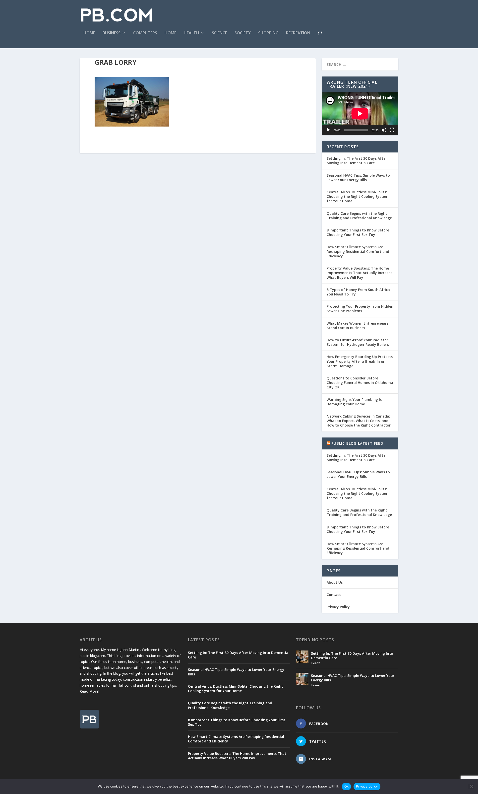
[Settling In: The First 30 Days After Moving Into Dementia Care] (302, 656)
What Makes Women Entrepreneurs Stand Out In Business (357, 325)
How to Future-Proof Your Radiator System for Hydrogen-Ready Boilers (358, 342)
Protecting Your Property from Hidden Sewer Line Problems (360, 308)
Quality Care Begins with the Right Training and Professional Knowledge (359, 215)
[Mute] (383, 130)
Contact (334, 594)
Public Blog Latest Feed (357, 443)
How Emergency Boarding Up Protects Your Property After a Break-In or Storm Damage (360, 361)
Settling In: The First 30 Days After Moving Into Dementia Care (357, 160)
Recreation (298, 33)
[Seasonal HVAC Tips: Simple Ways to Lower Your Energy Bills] (302, 679)
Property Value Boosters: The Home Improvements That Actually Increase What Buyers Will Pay (359, 273)
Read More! (89, 691)
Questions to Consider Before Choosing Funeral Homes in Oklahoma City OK (360, 382)
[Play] (328, 130)
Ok (346, 786)
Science (219, 33)
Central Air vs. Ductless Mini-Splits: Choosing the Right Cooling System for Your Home (357, 196)
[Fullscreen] (391, 130)
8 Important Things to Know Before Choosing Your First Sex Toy (358, 232)
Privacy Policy (338, 606)
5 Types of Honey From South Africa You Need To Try (358, 291)
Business (111, 33)
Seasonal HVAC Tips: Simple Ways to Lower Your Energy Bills (358, 177)
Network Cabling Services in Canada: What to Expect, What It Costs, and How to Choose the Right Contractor (359, 421)
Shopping (268, 33)
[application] (360, 113)
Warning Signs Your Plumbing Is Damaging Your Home (354, 401)
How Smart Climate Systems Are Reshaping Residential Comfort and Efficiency (358, 251)
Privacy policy (367, 786)
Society (243, 33)
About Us (335, 582)
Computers (145, 33)
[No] (471, 786)
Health (191, 33)
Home (89, 33)
